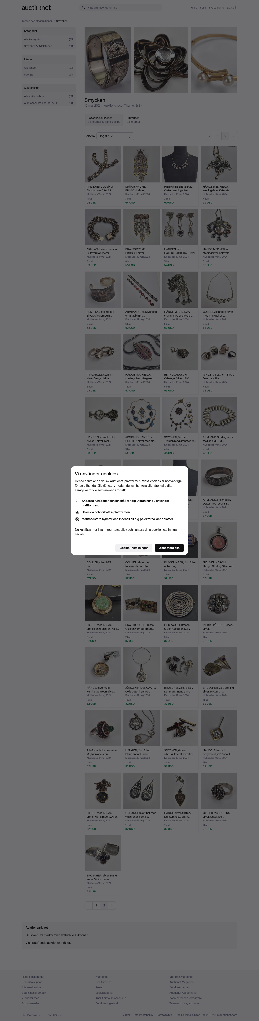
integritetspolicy (116, 530)
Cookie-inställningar (134, 548)
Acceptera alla (169, 548)
